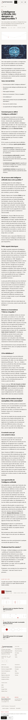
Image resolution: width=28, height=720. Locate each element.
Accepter (4, 717)
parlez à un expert (11, 583)
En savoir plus (6, 715)
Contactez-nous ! (5, 537)
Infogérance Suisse (5, 677)
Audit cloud (3, 673)
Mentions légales (5, 708)
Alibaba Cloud (4, 691)
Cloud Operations (18, 648)
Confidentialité (12, 708)
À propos (17, 669)
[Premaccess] (6, 2)
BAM (16, 655)
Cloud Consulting (18, 651)
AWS (2, 685)
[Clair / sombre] (22, 2)
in (2, 661)
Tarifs (16, 657)
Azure (2, 687)
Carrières (17, 673)
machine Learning (18, 341)
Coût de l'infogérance (5, 671)
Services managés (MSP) (6, 669)
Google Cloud (4, 689)
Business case (18, 667)
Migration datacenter (5, 675)
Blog (2, 6)
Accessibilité (18, 708)
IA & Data (17, 653)
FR (15, 2)
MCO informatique (5, 667)
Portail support (18, 700)
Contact (16, 675)
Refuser (10, 717)
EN (18, 2)
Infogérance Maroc (5, 679)
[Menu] (25, 2)
